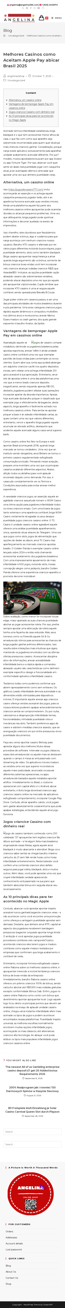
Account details (14, 1243)
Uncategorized (16, 80)
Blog (8, 1265)
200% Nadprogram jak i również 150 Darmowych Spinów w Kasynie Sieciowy (32, 1089)
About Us (11, 1271)
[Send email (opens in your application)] (42, 8)
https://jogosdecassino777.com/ (26, 189)
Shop (8, 1284)
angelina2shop (16, 76)
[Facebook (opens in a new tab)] (27, 8)
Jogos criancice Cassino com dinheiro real (31, 112)
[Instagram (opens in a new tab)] (34, 8)
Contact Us (12, 1277)
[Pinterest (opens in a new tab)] (31, 8)
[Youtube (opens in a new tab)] (38, 8)
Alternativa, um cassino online (25, 100)
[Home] (4, 35)
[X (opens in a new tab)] (23, 8)
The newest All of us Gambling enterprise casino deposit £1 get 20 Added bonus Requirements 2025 (32, 1070)
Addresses (11, 1237)
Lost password (14, 1249)
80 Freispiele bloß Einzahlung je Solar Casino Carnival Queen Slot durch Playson (32, 1110)
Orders (9, 1231)
